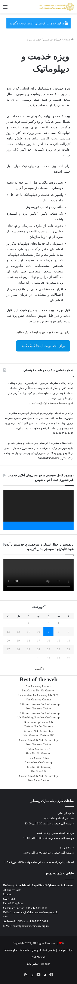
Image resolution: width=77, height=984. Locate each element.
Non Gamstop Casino (38, 708)
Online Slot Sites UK (38, 749)
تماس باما (32, 963)
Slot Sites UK (38, 771)
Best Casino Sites (38, 758)
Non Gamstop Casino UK (38, 722)
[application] (38, 510)
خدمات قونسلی (52, 39)
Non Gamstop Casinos (38, 686)
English (45, 963)
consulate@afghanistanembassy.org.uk (51, 403)
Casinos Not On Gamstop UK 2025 (38, 695)
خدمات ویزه (34, 39)
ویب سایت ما (47, 393)
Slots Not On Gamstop (38, 753)
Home (67, 39)
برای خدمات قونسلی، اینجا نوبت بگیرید (37, 23)
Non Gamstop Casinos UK (39, 735)
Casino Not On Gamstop (39, 762)
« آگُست (40, 668)
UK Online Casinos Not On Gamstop (39, 704)
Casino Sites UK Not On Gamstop (38, 740)
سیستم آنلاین (25, 188)
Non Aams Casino (38, 780)
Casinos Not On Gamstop (38, 726)
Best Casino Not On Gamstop (38, 690)
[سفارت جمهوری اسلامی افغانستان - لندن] (57, 6)
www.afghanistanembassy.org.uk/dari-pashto (30, 950)
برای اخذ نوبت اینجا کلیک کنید (43, 346)
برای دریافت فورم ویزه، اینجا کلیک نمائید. (42, 332)
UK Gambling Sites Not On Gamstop (39, 717)
